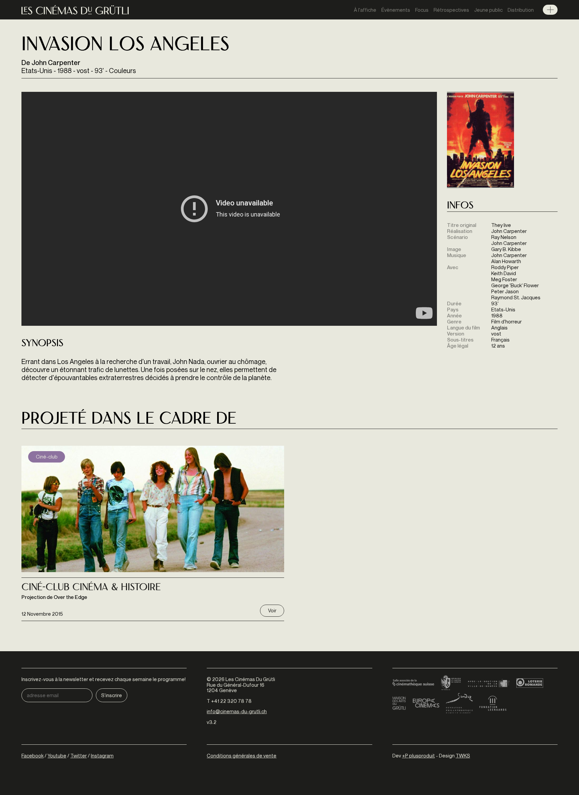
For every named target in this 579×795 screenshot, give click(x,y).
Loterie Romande (529, 683)
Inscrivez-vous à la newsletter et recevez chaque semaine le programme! (103, 679)
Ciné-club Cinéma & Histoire (91, 588)
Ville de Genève (489, 683)
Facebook (32, 755)
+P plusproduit (418, 755)
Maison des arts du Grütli (399, 703)
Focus (422, 10)
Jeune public (488, 10)
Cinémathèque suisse (413, 683)
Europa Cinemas (425, 703)
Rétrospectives (451, 10)
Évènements (395, 10)
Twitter (78, 755)
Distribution (521, 10)
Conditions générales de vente (241, 755)
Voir (272, 610)
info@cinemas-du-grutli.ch (237, 711)
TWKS (463, 755)
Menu (550, 10)
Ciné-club (47, 456)
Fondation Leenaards (492, 703)
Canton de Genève (451, 683)
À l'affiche (365, 10)
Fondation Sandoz (459, 703)
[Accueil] (75, 10)
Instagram (102, 755)
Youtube (57, 755)
